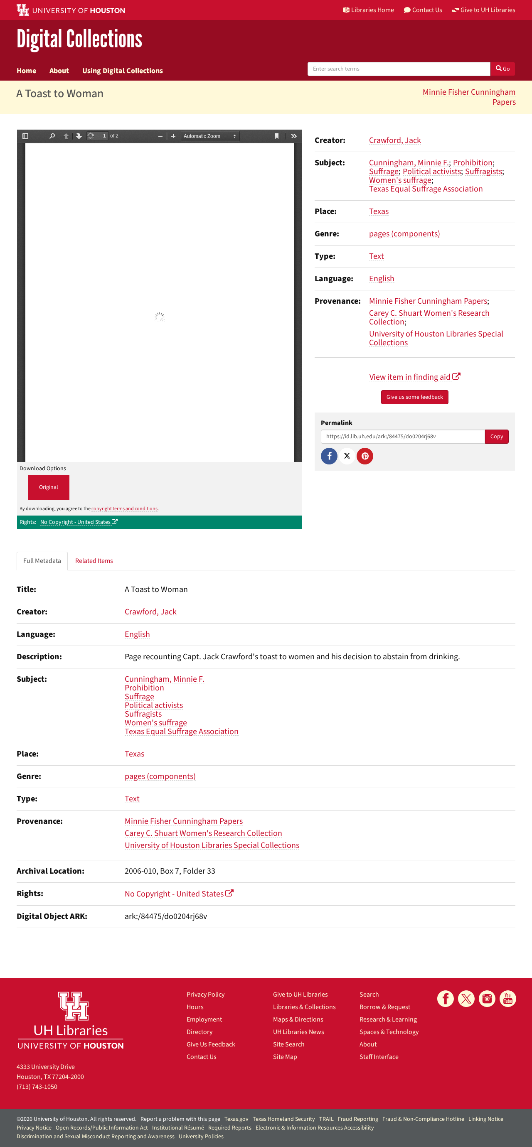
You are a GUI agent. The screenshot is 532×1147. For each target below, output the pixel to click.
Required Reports (229, 1128)
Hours (195, 1007)
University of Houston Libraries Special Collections (436, 338)
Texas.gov (236, 1119)
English (381, 279)
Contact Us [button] (427, 10)
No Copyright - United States (76, 522)
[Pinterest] (365, 456)
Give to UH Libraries (300, 994)
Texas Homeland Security (284, 1119)
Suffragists (483, 171)
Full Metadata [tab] (42, 560)
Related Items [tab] (94, 560)
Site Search (289, 1044)
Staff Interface (379, 1056)
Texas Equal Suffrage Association (426, 189)
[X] (347, 456)
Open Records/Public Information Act (102, 1128)
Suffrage (384, 171)
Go (506, 69)
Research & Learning (388, 1019)
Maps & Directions (298, 1019)
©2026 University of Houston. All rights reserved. (76, 1119)
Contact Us (202, 1056)
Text (376, 256)
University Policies (201, 1136)
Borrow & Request (385, 1007)
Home (26, 70)
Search (369, 994)
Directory (199, 1031)
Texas (379, 211)
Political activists (432, 171)
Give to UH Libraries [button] (488, 10)
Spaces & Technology (389, 1031)
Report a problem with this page (180, 1119)
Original (48, 487)
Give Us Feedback (211, 1044)
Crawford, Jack (395, 140)
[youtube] (508, 998)
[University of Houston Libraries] (71, 1020)
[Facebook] (329, 456)
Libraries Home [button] (372, 10)
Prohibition (473, 163)
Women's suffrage (400, 180)
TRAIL (326, 1119)
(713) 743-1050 (37, 1086)
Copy (496, 436)
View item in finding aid (410, 377)
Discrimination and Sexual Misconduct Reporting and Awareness (96, 1136)
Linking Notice (485, 1119)
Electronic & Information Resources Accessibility (315, 1128)
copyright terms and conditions (124, 508)
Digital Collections (79, 39)
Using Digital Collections (122, 70)
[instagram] (487, 998)
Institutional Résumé (178, 1128)
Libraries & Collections (304, 1007)
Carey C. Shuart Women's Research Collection (429, 317)
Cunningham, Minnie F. (409, 163)
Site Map (285, 1056)
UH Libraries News (298, 1031)
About (59, 70)
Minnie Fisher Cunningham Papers (469, 97)
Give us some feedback (415, 397)
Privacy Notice (34, 1128)
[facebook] (445, 998)
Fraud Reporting (358, 1119)
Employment (204, 1019)
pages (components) (404, 234)
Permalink (336, 423)
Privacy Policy (205, 994)
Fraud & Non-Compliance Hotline (423, 1119)
